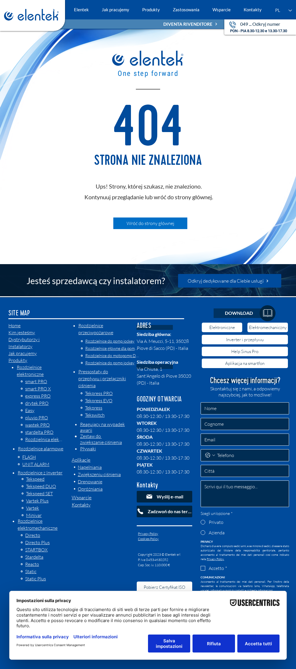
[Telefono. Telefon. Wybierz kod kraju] (210, 455)
